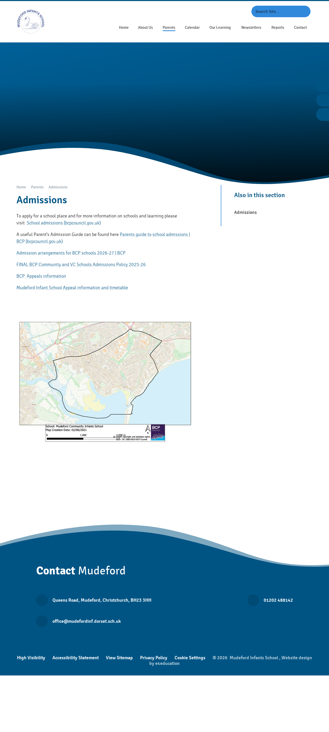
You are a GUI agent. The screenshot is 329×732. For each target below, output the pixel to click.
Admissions (58, 187)
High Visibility (31, 658)
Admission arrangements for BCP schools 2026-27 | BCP (70, 253)
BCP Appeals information (41, 276)
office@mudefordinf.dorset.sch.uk (86, 621)
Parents (37, 187)
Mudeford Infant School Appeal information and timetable (72, 287)
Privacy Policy (153, 658)
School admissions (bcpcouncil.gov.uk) (64, 223)
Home (21, 187)
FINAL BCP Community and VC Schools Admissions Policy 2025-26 (81, 264)
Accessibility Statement (75, 658)
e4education (167, 663)
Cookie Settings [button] (190, 658)
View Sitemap (119, 658)
